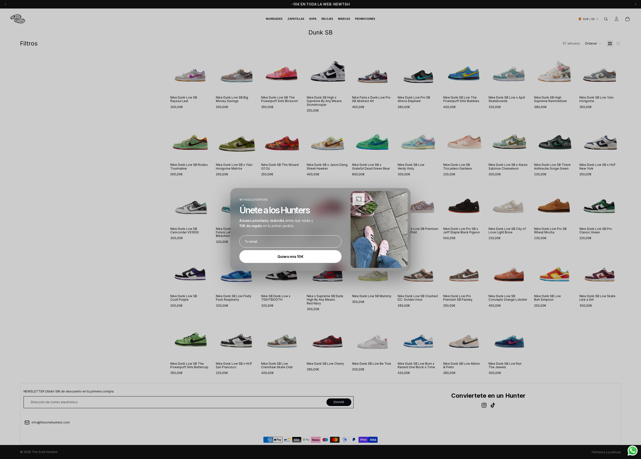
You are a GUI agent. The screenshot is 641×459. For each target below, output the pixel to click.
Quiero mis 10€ (290, 256)
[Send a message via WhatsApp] (632, 450)
